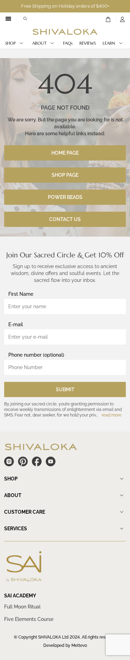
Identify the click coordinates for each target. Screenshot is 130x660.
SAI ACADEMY (20, 595)
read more (111, 415)
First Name (20, 294)
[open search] (25, 19)
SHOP (10, 43)
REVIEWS (87, 43)
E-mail (15, 324)
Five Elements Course (28, 619)
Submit (65, 389)
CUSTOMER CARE (24, 512)
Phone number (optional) (36, 355)
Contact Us (65, 219)
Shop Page (65, 175)
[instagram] (9, 461)
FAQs (67, 43)
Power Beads (65, 197)
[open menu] (8, 19)
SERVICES (15, 528)
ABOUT (39, 43)
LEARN (109, 43)
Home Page (65, 153)
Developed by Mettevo (65, 645)
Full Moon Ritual (22, 606)
